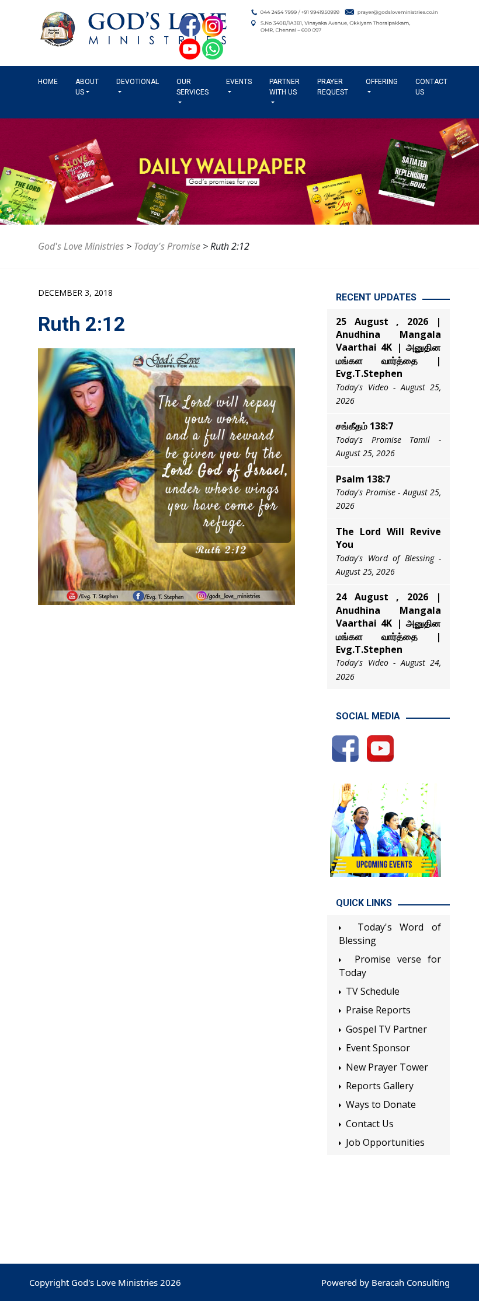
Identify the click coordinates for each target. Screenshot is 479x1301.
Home (50, 82)
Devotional (137, 82)
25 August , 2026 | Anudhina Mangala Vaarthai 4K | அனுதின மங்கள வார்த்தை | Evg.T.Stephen (388, 347)
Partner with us (284, 87)
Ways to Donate (381, 1104)
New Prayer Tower (387, 1067)
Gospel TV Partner (386, 1029)
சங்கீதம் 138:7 (364, 425)
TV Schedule (373, 991)
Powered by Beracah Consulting (385, 1282)
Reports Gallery (380, 1085)
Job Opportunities (385, 1142)
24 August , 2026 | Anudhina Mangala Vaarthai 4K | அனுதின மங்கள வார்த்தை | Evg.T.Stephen (388, 623)
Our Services (192, 87)
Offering (382, 82)
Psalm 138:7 (363, 479)
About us (87, 87)
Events (239, 82)
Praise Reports (378, 1009)
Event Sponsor (378, 1047)
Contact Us (431, 87)
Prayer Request (332, 87)
